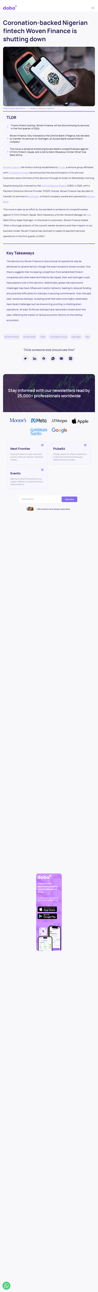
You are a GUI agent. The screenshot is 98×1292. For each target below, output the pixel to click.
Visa (88, 214)
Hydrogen (33, 196)
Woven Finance (11, 167)
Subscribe (69, 499)
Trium (62, 167)
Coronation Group (18, 172)
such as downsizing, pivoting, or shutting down (56, 304)
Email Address (28, 499)
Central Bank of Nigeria (54, 185)
